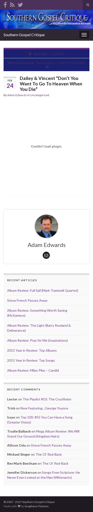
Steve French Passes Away (27, 300)
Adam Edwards (17, 95)
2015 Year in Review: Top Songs (31, 360)
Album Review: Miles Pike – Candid (33, 370)
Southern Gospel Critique (24, 34)
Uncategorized (39, 95)
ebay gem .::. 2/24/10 (48, 54)
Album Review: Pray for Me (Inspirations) (37, 340)
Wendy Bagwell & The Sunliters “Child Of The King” (46, 63)
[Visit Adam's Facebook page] (5, 3)
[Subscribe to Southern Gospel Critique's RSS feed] (12, 3)
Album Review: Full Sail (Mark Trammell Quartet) (42, 290)
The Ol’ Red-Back (49, 454)
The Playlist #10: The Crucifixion (47, 399)
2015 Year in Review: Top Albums (32, 350)
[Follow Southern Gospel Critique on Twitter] (20, 3)
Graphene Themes (37, 506)
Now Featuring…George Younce (44, 408)
